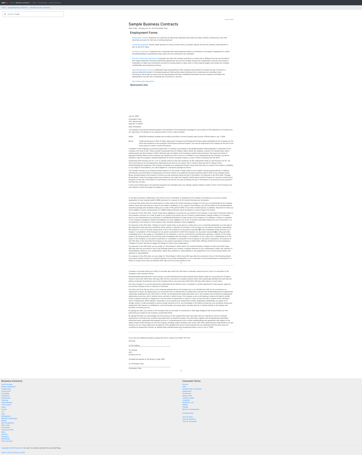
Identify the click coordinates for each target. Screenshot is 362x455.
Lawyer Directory (55, 3)
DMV (184, 387)
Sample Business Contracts (17, 8)
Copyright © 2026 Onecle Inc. (12, 448)
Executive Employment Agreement (144, 58)
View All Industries (189, 419)
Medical (185, 405)
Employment (5, 398)
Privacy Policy (20, 452)
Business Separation (8, 387)
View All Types (187, 417)
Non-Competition (7, 423)
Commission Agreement (140, 51)
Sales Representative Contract (143, 70)
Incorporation (42, 3)
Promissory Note (7, 430)
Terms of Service (7, 452)
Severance (5, 436)
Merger (4, 421)
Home (12, 3)
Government (186, 393)
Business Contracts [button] (23, 3)
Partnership (5, 427)
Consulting (5, 393)
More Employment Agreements (143, 81)
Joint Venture (6, 405)
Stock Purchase (7, 441)
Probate (185, 407)
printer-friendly (229, 19)
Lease (3, 407)
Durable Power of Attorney (192, 389)
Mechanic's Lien (188, 402)
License (4, 409)
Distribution (5, 396)
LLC (2, 411)
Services (4, 434)
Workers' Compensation (190, 409)
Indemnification (6, 402)
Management (6, 416)
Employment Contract (140, 38)
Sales (3, 432)
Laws (34, 3)
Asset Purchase (6, 384)
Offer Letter (5, 425)
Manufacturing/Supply (9, 418)
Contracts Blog (187, 413)
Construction (6, 391)
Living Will (186, 400)
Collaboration (6, 389)
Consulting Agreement (140, 45)
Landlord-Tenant (188, 398)
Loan (3, 414)
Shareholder (5, 439)
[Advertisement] (181, 100)
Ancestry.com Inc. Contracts (40, 8)
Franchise (4, 400)
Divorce (185, 384)
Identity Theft (187, 396)
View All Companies (189, 421)
